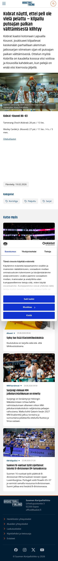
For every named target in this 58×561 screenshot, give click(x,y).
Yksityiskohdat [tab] (29, 251)
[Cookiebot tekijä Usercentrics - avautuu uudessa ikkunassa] (42, 244)
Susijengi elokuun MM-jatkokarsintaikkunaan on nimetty (23, 392)
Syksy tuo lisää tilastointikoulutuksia (25, 338)
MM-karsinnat (13, 385)
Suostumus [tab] (10, 251)
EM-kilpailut (12, 460)
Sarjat (49, 201)
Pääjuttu (32, 201)
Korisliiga (13, 201)
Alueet (10, 333)
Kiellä (29, 315)
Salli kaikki (29, 299)
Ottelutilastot (9, 139)
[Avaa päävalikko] (4, 3)
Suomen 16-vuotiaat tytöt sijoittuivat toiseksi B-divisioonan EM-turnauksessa (26, 467)
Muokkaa (27, 307)
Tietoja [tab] (47, 251)
